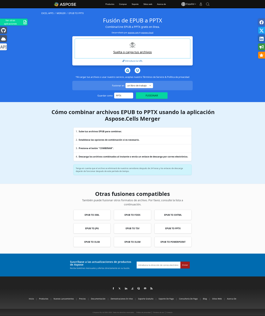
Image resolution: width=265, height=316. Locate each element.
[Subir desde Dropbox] (137, 70)
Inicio (31, 298)
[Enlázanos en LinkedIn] (126, 288)
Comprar (123, 4)
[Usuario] (200, 4)
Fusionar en (118, 85)
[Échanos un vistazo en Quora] (139, 288)
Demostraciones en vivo (122, 298)
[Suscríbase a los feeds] (151, 288)
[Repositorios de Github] (145, 288)
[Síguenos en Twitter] (120, 288)
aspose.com (133, 32)
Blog (205, 298)
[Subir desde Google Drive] (127, 70)
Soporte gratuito (145, 298)
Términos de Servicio (154, 77)
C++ (3, 47)
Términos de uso (158, 312)
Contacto (169, 312)
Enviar (185, 265)
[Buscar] (207, 4)
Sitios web (147, 4)
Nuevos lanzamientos (64, 298)
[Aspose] (65, 4)
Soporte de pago (166, 298)
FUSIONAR (152, 95)
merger (61, 13)
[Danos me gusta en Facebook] (113, 288)
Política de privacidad (178, 77)
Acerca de (161, 4)
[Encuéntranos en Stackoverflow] (132, 288)
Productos (109, 4)
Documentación (98, 298)
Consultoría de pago (188, 298)
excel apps (47, 13)
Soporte (135, 4)
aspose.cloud (147, 32)
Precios (82, 298)
